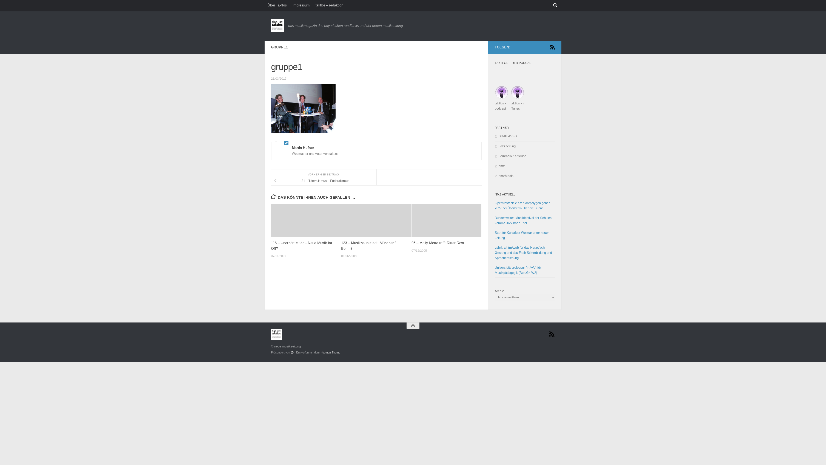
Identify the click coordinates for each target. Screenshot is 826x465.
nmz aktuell (505, 194)
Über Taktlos (277, 5)
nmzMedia (506, 176)
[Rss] (552, 47)
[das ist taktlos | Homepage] (277, 25)
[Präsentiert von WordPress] (292, 352)
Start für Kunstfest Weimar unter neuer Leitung (522, 235)
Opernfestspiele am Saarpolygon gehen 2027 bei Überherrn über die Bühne (522, 205)
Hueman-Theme (330, 352)
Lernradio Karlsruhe (512, 156)
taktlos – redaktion (329, 5)
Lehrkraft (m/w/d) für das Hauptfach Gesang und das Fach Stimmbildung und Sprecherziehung (523, 253)
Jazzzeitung (507, 146)
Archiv (499, 291)
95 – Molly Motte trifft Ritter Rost (437, 243)
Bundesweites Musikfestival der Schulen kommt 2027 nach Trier (523, 220)
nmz (502, 166)
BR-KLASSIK (508, 136)
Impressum (301, 5)
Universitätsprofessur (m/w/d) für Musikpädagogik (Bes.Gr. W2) (518, 270)
